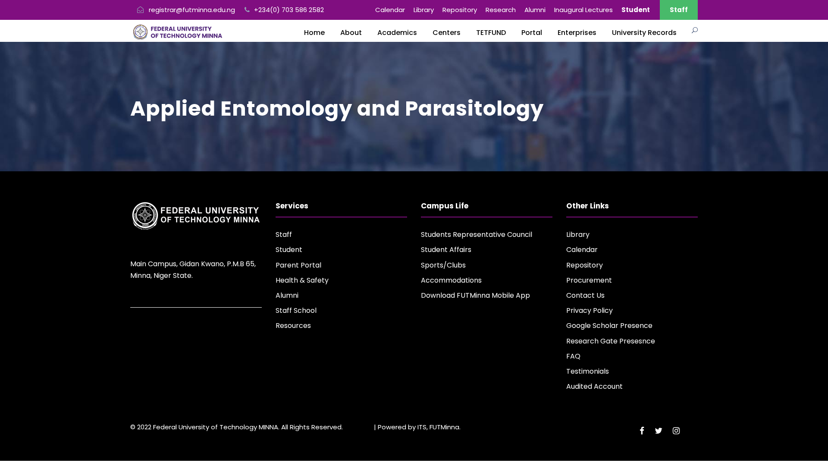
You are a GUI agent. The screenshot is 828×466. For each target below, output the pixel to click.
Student (289, 250)
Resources (293, 326)
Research (501, 9)
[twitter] (658, 431)
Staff (679, 9)
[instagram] (676, 431)
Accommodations (451, 280)
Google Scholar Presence (609, 326)
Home (314, 33)
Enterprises (577, 33)
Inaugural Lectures (583, 9)
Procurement (589, 280)
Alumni (535, 9)
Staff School (296, 310)
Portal (531, 33)
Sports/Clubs (443, 265)
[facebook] (642, 431)
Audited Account (594, 386)
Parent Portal (298, 265)
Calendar (390, 9)
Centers (447, 33)
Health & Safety (302, 280)
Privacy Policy (589, 310)
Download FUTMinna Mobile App (475, 295)
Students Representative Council (476, 234)
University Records (644, 33)
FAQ (573, 356)
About (351, 33)
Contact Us (585, 295)
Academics (397, 33)
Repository (459, 9)
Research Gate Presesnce (610, 341)
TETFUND (491, 33)
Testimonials (587, 371)
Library (424, 9)
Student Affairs (446, 250)
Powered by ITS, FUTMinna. (419, 426)
